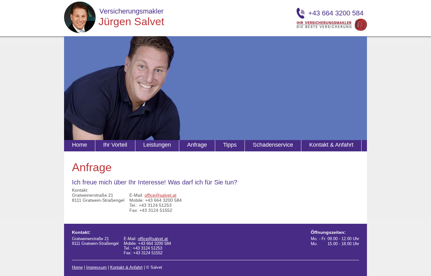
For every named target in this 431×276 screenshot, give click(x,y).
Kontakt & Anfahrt (331, 145)
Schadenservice (273, 145)
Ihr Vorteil (115, 145)
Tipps (230, 145)
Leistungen (157, 145)
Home (79, 145)
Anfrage (197, 145)
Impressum (96, 267)
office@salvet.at (160, 195)
